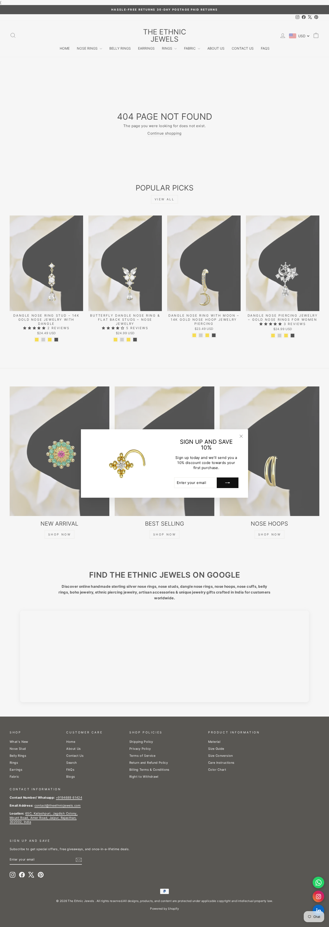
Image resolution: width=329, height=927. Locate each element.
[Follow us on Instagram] (318, 896)
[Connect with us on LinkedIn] (318, 910)
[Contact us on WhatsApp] (318, 882)
